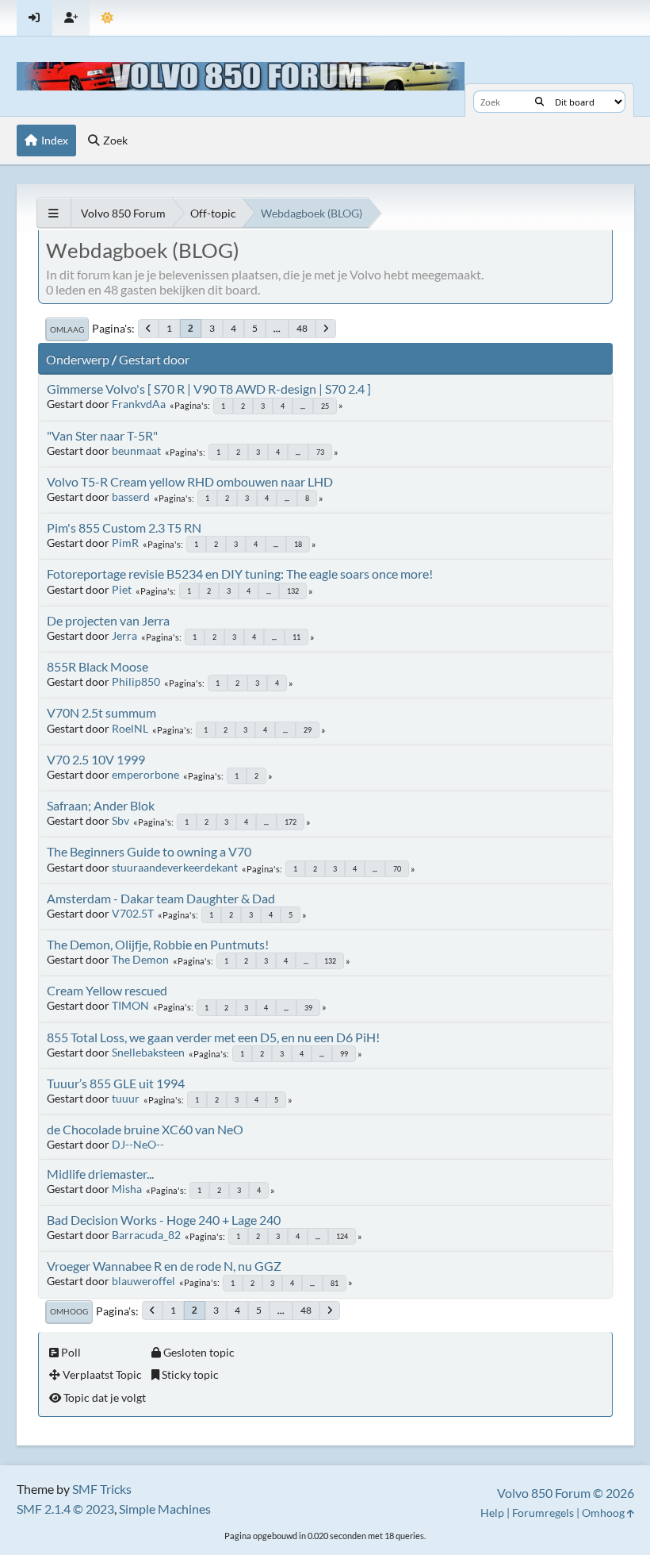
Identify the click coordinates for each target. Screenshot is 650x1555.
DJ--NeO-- (138, 1144)
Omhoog (69, 1311)
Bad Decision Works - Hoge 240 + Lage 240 (164, 1219)
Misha (127, 1188)
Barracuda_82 (146, 1234)
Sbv (120, 820)
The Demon (140, 959)
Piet (122, 589)
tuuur (126, 1098)
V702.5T (133, 913)
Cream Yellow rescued (107, 990)
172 (290, 822)
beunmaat (136, 450)
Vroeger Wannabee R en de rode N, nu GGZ (164, 1265)
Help (492, 1512)
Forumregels (543, 1512)
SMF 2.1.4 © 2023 (65, 1508)
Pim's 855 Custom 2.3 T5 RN (124, 527)
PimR (125, 542)
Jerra (124, 635)
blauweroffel (143, 1280)
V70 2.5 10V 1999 (96, 759)
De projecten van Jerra (108, 620)
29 (308, 730)
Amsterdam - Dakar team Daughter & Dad (161, 898)
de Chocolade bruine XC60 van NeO (145, 1129)
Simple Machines (165, 1508)
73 (320, 452)
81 (334, 1283)
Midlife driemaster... (100, 1173)
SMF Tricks (102, 1488)
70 (397, 868)
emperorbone (145, 774)
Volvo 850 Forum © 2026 (565, 1492)
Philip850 (136, 681)
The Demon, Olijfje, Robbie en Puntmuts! (158, 944)
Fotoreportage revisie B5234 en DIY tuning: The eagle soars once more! (240, 573)
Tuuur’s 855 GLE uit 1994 (116, 1083)
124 (342, 1236)
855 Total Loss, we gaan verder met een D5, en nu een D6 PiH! (213, 1037)
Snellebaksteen (148, 1052)
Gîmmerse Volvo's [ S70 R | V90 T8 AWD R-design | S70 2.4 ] (209, 388)
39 (308, 1007)
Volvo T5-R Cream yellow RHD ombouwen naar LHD (190, 481)
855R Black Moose (97, 666)
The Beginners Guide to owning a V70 (149, 851)
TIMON (130, 1005)
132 (293, 591)
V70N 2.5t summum (101, 712)
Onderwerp (77, 359)
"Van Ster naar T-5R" (102, 435)
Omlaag (67, 329)
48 (302, 328)
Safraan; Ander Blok (101, 805)
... (277, 328)
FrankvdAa (139, 403)
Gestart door (154, 359)
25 (325, 406)
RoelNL (130, 728)
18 (298, 544)
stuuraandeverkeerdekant (175, 867)
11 (296, 637)
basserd (131, 496)
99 (344, 1053)
